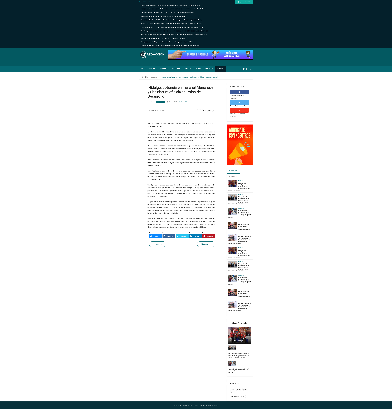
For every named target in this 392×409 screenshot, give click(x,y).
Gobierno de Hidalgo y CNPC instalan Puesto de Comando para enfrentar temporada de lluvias (171, 20)
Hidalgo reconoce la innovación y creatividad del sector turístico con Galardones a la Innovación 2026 (174, 34)
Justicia (187, 69)
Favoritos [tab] (233, 176)
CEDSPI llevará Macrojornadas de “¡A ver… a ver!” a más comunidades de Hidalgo (167, 12)
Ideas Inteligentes (212, 405)
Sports (245, 389)
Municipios (176, 69)
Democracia (163, 69)
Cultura (198, 69)
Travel (233, 393)
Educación (209, 69)
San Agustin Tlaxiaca (238, 396)
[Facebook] (199, 110)
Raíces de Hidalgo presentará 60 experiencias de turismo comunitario (163, 16)
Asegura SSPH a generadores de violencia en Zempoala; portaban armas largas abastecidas (171, 23)
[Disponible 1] (240, 145)
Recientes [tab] (233, 171)
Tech (232, 389)
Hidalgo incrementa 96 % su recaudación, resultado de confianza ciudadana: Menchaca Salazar (172, 27)
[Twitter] (204, 110)
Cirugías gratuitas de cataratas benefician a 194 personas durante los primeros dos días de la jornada (174, 31)
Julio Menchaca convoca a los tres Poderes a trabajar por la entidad (163, 38)
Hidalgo (152, 69)
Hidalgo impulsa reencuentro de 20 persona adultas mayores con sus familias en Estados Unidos (172, 9)
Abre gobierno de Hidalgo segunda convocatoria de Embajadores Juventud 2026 (167, 42)
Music (239, 389)
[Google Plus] (208, 110)
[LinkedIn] (213, 110)
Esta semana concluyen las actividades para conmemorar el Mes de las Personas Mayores (170, 5)
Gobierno (220, 69)
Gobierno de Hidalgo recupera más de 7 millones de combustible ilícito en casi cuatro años (170, 45)
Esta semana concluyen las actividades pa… (238, 340)
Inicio (143, 69)
